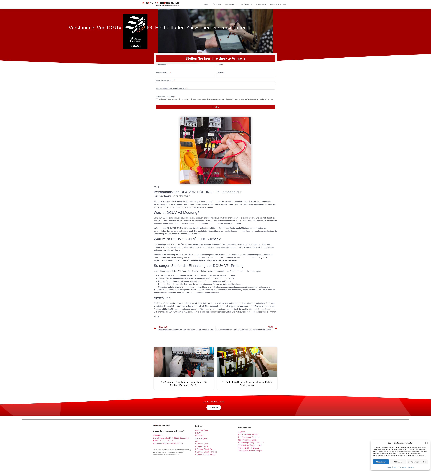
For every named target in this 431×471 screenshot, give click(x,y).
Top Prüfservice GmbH (247, 440)
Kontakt (205, 4)
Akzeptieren (381, 462)
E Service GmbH (202, 444)
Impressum (411, 467)
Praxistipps (261, 4)
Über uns (217, 4)
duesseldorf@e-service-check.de (168, 443)
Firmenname (161, 65)
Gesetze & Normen (278, 4)
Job (197, 441)
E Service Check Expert (206, 449)
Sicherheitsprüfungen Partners (251, 442)
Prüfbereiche (246, 4)
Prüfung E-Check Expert (248, 448)
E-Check (241, 432)
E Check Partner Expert (205, 454)
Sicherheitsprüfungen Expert (250, 445)
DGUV (198, 433)
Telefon (220, 73)
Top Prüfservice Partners (248, 437)
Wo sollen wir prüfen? (165, 80)
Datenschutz (402, 467)
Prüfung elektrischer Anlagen (250, 450)
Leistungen (229, 4)
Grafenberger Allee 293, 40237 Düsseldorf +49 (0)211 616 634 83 (171, 438)
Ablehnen (398, 462)
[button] (426, 443)
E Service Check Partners (206, 452)
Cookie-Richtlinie (391, 467)
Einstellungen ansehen (417, 462)
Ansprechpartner (163, 73)
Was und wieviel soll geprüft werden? (171, 88)
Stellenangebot (201, 438)
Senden (215, 107)
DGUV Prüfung (201, 430)
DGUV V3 (199, 436)
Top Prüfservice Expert (248, 434)
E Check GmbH (201, 446)
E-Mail (220, 65)
